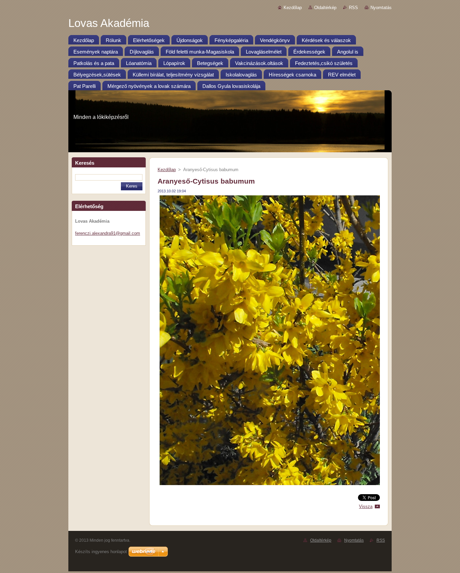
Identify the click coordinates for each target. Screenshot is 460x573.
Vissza (365, 506)
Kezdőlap (293, 7)
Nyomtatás (381, 7)
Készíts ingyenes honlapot (101, 551)
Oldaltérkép (325, 7)
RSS (353, 7)
